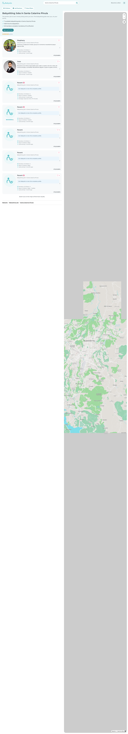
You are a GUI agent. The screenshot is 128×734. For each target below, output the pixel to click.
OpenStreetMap (120, 731)
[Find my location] (124, 21)
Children (7, 8)
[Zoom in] (124, 14)
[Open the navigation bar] (124, 2)
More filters (29, 8)
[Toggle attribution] (125, 731)
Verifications (18, 8)
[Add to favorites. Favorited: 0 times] (58, 40)
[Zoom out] (124, 17)
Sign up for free (8, 30)
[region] (95, 372)
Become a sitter (116, 3)
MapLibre (114, 731)
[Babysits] (7, 3)
